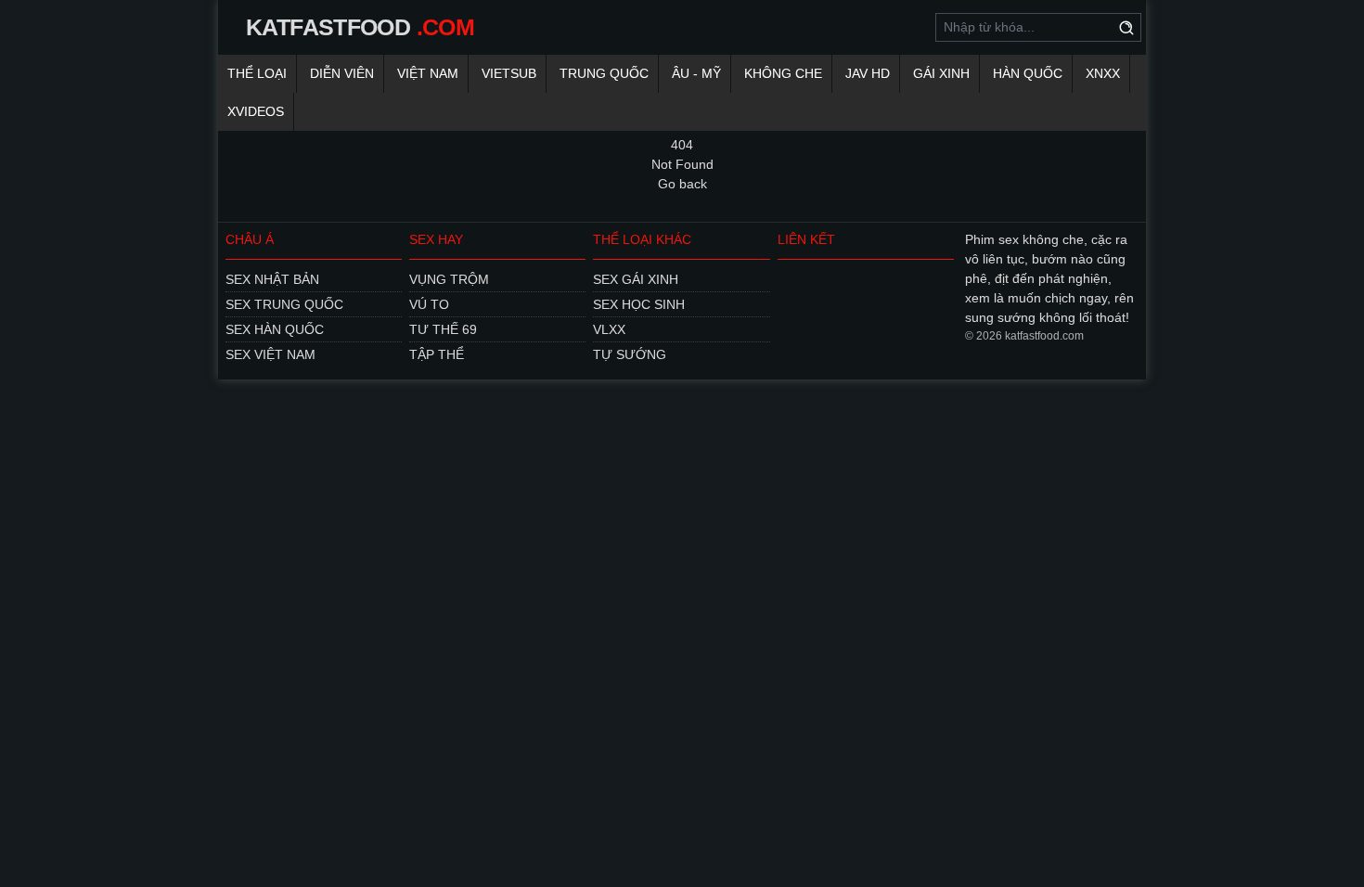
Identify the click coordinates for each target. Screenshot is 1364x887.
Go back (682, 183)
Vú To (429, 304)
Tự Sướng (629, 354)
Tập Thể (436, 354)
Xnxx (1103, 73)
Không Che (783, 73)
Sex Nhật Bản (272, 279)
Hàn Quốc (1027, 73)
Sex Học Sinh (639, 304)
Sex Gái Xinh (635, 279)
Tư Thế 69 (443, 329)
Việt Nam (427, 73)
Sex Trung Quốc (284, 304)
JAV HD (867, 73)
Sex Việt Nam (270, 354)
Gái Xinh (941, 73)
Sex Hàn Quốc (274, 329)
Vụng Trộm (449, 279)
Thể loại (257, 73)
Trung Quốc (604, 73)
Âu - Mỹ (696, 73)
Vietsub (509, 73)
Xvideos (255, 111)
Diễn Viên (342, 73)
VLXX (609, 329)
